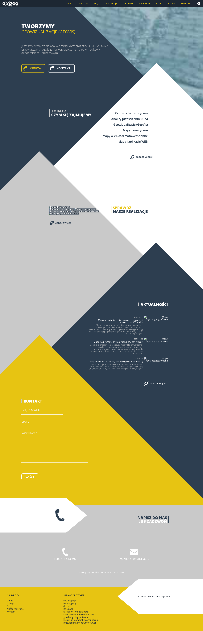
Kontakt (186, 3)
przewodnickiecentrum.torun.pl (79, 622)
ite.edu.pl (68, 608)
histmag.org (69, 603)
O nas (10, 600)
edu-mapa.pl (69, 600)
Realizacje (110, 3)
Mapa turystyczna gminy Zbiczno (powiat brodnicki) (116, 361)
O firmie (128, 3)
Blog (159, 3)
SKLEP (171, 3)
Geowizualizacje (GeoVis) (130, 125)
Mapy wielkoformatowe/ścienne (125, 136)
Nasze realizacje (130, 211)
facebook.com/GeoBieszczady (78, 614)
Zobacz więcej (144, 156)
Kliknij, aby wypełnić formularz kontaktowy (101, 572)
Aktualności (154, 304)
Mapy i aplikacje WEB (133, 142)
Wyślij (30, 476)
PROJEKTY (144, 3)
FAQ (96, 3)
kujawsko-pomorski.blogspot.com (80, 619)
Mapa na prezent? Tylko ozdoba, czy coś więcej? (118, 341)
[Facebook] (199, 3)
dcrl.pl (66, 606)
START (70, 3)
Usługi (83, 3)
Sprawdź (122, 207)
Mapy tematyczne (135, 130)
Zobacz (58, 111)
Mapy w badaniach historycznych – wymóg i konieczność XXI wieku (120, 321)
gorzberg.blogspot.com (75, 617)
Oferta (35, 68)
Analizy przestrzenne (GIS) (129, 119)
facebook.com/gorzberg (75, 611)
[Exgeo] (10, 3)
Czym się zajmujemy (71, 114)
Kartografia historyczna (131, 113)
